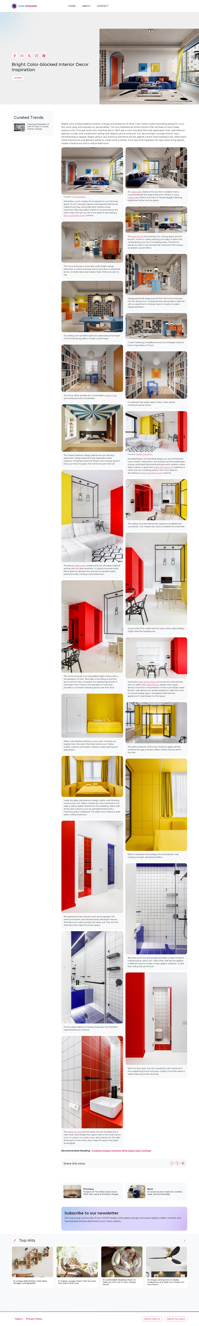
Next (184, 1240)
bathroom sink (74, 1132)
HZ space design (78, 197)
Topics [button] (18, 1319)
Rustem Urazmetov (144, 454)
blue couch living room (74, 215)
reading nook (110, 395)
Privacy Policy (34, 1319)
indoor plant (136, 192)
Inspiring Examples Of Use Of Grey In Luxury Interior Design (38, 126)
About (86, 6)
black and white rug (163, 467)
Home (72, 6)
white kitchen (152, 684)
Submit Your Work (176, 1319)
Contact (102, 6)
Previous (178, 1240)
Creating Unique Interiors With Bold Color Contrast (121, 1150)
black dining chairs (147, 682)
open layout (137, 236)
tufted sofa (79, 565)
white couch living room (151, 473)
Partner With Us (152, 1319)
